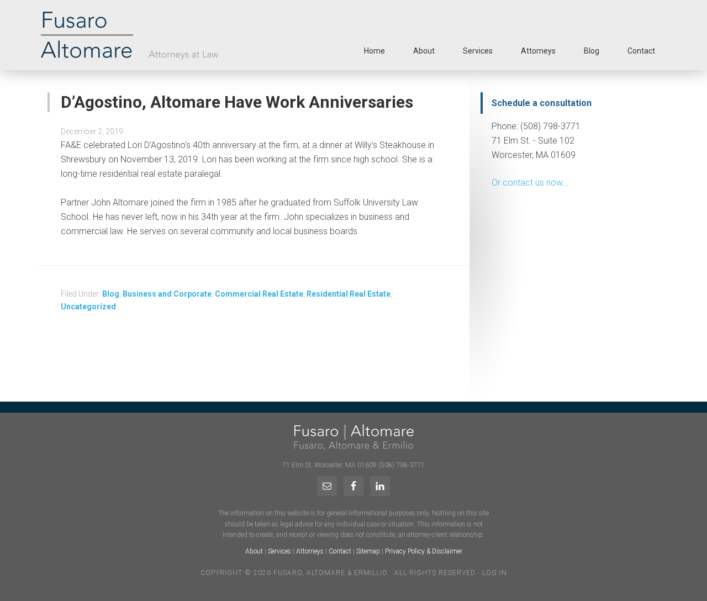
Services (279, 551)
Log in (494, 573)
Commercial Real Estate (259, 293)
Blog (110, 293)
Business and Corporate (167, 293)
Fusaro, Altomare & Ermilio (170, 35)
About (254, 551)
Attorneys (310, 551)
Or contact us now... (530, 182)
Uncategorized (88, 306)
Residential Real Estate (349, 293)
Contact (340, 551)
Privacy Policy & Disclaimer (423, 551)
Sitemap (368, 551)
